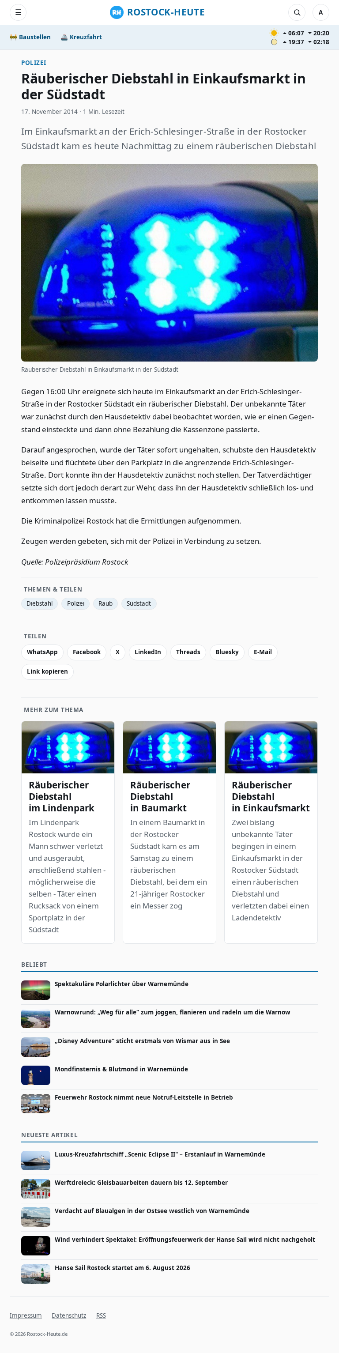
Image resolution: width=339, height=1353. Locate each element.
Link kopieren (47, 671)
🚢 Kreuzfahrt (81, 37)
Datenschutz (69, 1315)
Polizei (33, 63)
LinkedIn (148, 652)
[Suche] (296, 12)
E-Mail (263, 652)
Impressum (26, 1315)
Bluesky (227, 652)
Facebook (87, 652)
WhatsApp (42, 652)
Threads (188, 652)
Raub (105, 603)
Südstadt (139, 603)
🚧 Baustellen (30, 37)
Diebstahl (39, 603)
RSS (101, 1315)
